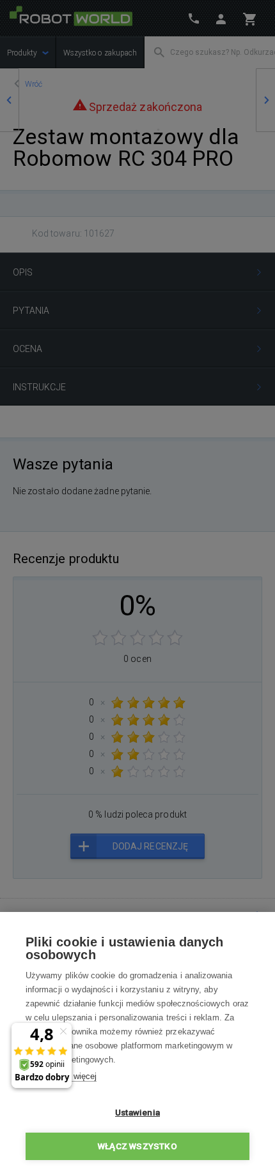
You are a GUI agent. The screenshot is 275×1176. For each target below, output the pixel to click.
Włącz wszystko (137, 1146)
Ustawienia (137, 1112)
